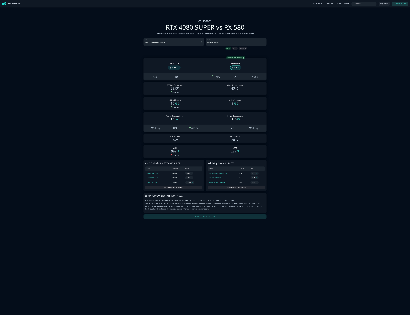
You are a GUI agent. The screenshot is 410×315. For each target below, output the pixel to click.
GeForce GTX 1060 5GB (217, 182)
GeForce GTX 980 (215, 178)
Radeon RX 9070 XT (153, 178)
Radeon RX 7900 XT (153, 182)
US (384, 4)
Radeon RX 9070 (152, 173)
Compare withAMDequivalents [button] (173, 187)
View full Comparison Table (205, 216)
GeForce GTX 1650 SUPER (218, 173)
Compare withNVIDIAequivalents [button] (236, 187)
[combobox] (364, 3)
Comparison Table (400, 4)
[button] (174, 67)
